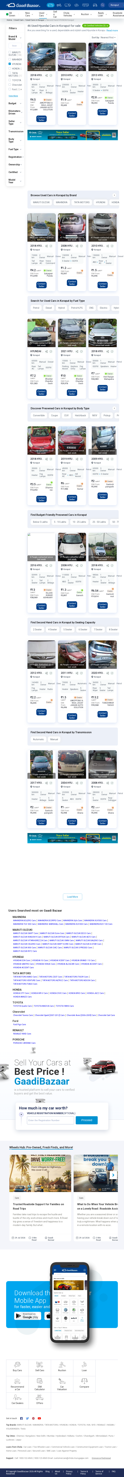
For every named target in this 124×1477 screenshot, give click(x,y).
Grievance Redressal (101, 1458)
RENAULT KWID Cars (22, 1034)
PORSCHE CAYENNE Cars (24, 1043)
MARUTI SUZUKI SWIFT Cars (25, 933)
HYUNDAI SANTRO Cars (23, 964)
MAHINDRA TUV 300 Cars (24, 924)
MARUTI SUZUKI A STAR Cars (88, 944)
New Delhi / (42, 1436)
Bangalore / (31, 1436)
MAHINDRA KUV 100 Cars (101, 924)
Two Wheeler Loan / (42, 1447)
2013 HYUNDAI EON (103, 75)
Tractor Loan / (111, 1447)
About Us (57, 1472)
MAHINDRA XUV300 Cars (76, 924)
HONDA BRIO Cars (77, 993)
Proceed (86, 1120)
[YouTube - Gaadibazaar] (41, 1418)
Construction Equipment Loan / (90, 1447)
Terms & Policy (84, 1472)
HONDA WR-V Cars (39, 993)
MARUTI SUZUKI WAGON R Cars (27, 937)
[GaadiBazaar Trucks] (67, 5)
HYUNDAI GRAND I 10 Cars (83, 960)
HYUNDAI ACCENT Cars (91, 964)
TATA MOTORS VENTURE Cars (26, 980)
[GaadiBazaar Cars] (51, 5)
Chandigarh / (90, 1436)
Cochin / (80, 1436)
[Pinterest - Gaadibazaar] (35, 1418)
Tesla (23, 1429)
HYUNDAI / (64, 1425)
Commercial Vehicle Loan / (64, 1447)
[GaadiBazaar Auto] (95, 5)
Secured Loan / (40, 1451)
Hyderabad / (61, 1436)
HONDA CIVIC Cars (58, 993)
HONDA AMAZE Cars (22, 997)
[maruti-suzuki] (72, 134)
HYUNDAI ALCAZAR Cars (68, 964)
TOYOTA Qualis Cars (22, 1006)
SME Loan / (52, 1451)
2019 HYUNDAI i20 (72, 458)
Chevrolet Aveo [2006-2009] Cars (81, 1015)
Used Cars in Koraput (35, 20)
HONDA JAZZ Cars (95, 993)
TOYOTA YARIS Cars (65, 1006)
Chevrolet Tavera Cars (23, 1015)
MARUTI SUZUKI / (25, 1425)
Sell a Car (55, 14)
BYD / (94, 1425)
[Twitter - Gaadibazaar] (29, 1418)
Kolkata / (71, 1436)
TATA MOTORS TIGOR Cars (76, 977)
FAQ (113, 1471)
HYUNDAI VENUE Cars (45, 964)
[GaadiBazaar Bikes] (59, 5)
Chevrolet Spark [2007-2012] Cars (50, 1015)
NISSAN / (111, 1425)
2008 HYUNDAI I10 (72, 245)
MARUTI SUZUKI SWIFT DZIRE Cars (57, 944)
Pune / (111, 1436)
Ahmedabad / (102, 1436)
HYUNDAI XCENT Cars (59, 960)
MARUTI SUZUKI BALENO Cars (89, 940)
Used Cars (19, 20)
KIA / (89, 1425)
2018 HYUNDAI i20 (41, 75)
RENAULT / (102, 1425)
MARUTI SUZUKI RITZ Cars (25, 951)
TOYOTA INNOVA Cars (44, 1006)
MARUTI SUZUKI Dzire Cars (52, 933)
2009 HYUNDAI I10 (102, 458)
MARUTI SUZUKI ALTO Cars (84, 937)
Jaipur (18, 1440)
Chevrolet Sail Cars (106, 1015)
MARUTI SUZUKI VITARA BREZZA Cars (30, 940)
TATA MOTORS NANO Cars (25, 977)
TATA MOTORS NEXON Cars (82, 980)
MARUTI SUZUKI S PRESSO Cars (78, 947)
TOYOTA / (82, 1425)
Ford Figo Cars (19, 1024)
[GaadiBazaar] (23, 5)
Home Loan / (12, 1451)
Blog (48, 1471)
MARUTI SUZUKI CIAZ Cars (50, 947)
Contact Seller (41, 118)
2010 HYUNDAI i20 (102, 245)
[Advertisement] (72, 165)
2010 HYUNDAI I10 (72, 75)
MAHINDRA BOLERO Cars (24, 920)
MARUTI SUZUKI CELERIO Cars (26, 944)
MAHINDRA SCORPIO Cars (49, 920)
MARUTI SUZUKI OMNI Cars (62, 940)
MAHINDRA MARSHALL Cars (50, 924)
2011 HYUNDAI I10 (72, 672)
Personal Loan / (25, 1451)
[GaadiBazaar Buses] (85, 5)
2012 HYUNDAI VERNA (43, 672)
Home (9, 20)
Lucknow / (11, 1440)
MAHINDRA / (39, 1425)
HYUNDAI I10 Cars (40, 960)
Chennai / (21, 1436)
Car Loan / (28, 1447)
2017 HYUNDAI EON (42, 782)
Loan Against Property (67, 1451)
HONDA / (73, 1425)
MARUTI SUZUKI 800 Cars (24, 947)
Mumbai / (51, 1436)
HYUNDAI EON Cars (21, 960)
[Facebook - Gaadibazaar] (23, 1418)
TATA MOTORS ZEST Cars (50, 977)
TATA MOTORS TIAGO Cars (25, 984)
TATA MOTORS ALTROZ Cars (55, 980)
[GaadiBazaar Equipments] (76, 5)
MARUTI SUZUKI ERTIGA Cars (57, 937)
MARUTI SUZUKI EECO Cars (78, 933)
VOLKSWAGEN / (13, 1429)
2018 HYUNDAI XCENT (43, 245)
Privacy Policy (69, 1472)
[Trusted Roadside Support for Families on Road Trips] (40, 1173)
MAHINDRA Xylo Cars (72, 920)
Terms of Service (99, 1472)
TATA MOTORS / (52, 1425)
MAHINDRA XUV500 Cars (95, 920)
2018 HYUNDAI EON (42, 458)
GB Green (12, 14)
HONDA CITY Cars (21, 993)
